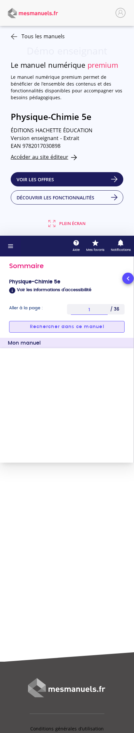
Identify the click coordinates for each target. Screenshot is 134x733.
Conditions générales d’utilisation (67, 729)
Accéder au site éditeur (39, 156)
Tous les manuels (43, 36)
